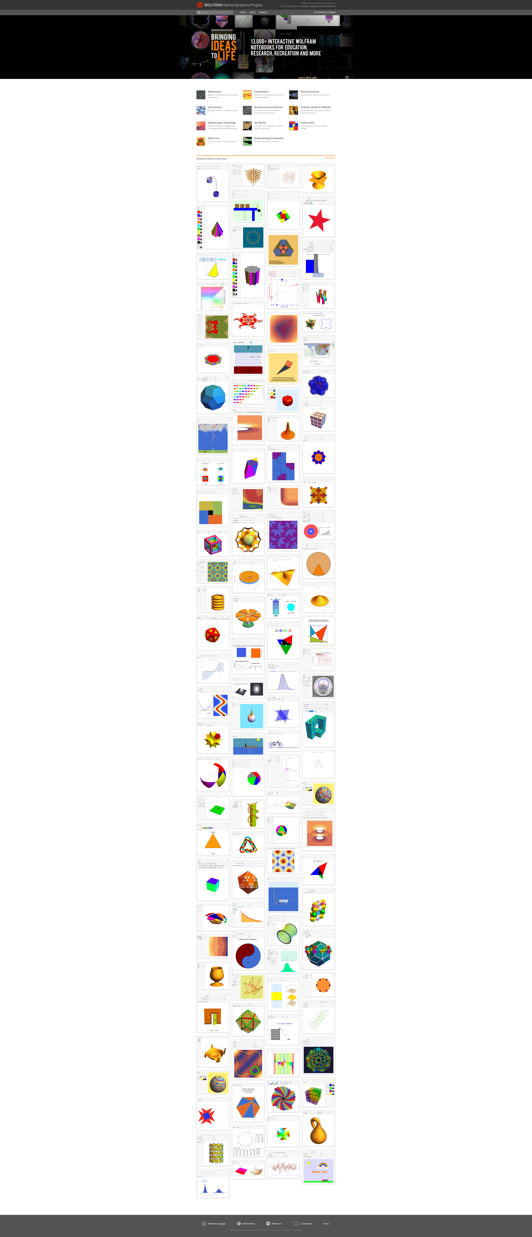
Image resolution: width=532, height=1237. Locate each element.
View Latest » (330, 158)
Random (263, 12)
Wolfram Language (309, 6)
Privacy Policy (286, 1230)
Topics (243, 12)
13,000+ (304, 3)
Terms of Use (274, 1230)
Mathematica (329, 6)
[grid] (266, 682)
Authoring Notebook (325, 12)
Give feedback (298, 1230)
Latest (253, 12)
